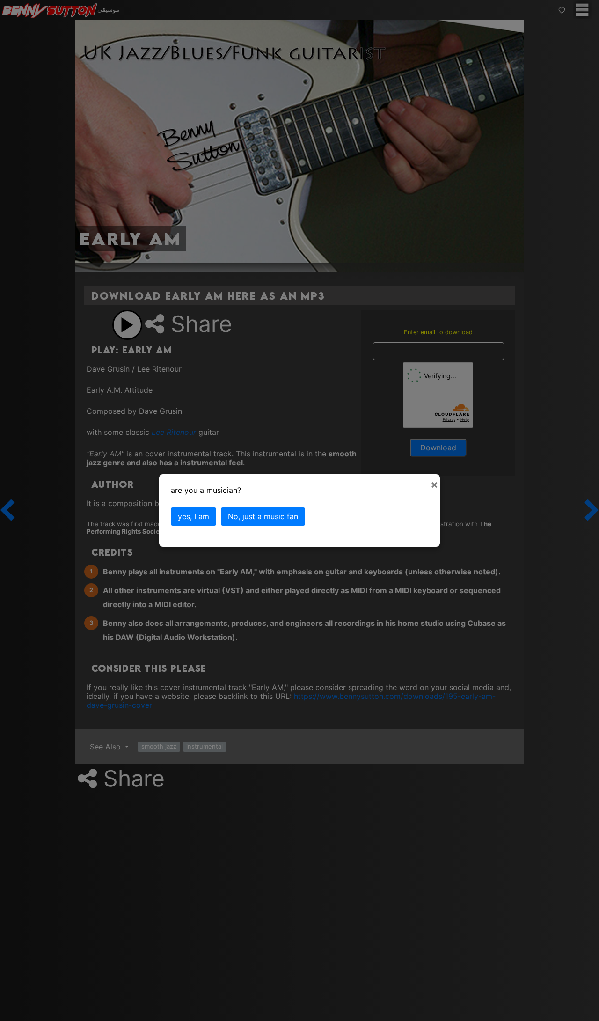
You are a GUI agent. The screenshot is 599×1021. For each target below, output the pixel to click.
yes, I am (193, 516)
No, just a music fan (263, 516)
